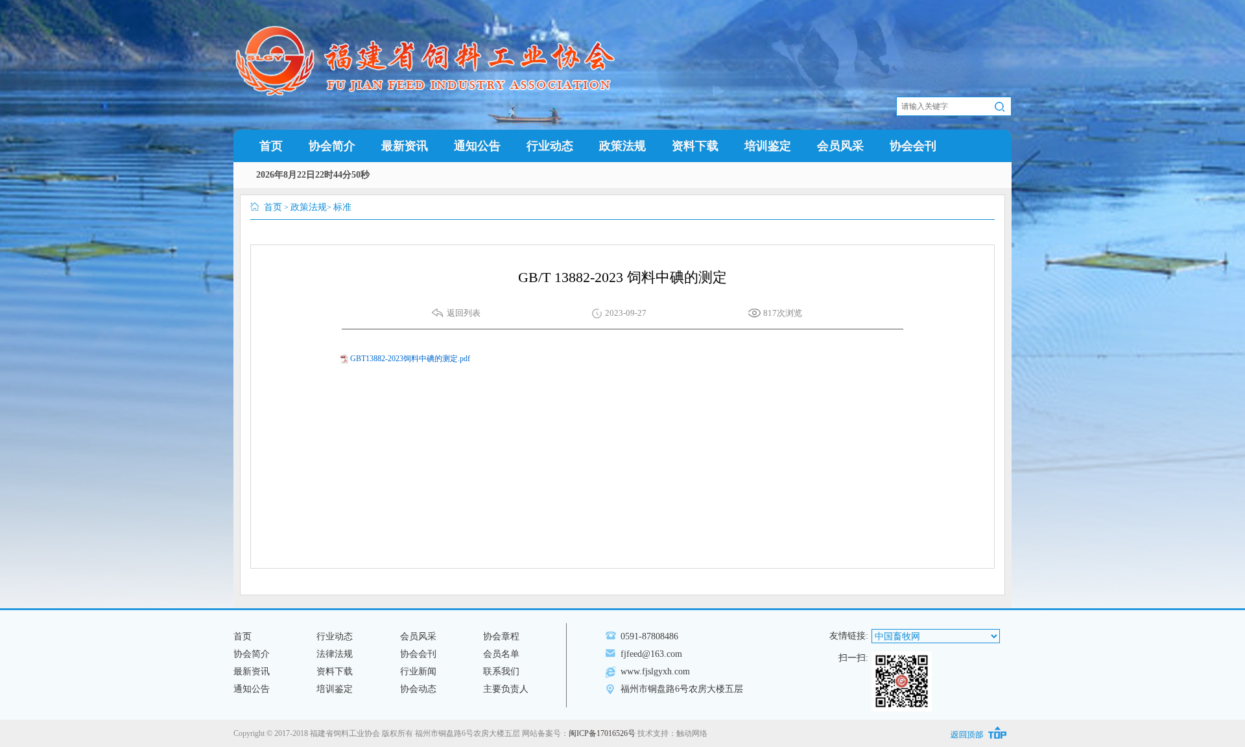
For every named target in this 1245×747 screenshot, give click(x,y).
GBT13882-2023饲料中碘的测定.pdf (410, 358)
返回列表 (463, 313)
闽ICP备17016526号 (602, 733)
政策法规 (622, 145)
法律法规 (334, 654)
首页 (271, 145)
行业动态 (550, 145)
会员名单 (501, 654)
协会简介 (332, 145)
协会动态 (418, 689)
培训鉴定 (767, 145)
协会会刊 (913, 145)
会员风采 (840, 145)
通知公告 (477, 145)
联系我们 (501, 671)
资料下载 (695, 145)
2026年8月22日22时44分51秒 (313, 175)
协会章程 (501, 636)
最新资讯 (404, 145)
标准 (342, 207)
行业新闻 (418, 671)
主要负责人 (505, 689)
